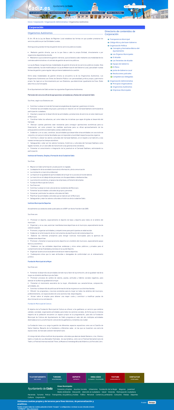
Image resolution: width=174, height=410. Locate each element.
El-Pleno (116, 67)
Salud (104, 392)
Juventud (131, 389)
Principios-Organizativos (122, 84)
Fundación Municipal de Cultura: (40, 304)
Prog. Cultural (115, 13)
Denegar (152, 402)
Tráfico (82, 394)
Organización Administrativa (56, 22)
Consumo (118, 394)
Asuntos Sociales (80, 389)
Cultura (31, 397)
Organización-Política (118, 45)
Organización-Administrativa (121, 81)
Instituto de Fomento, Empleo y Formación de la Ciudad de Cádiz (51, 156)
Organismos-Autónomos (122, 87)
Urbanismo (93, 389)
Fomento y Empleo (64, 389)
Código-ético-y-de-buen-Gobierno (123, 42)
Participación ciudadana (126, 392)
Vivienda (111, 392)
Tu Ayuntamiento (38, 13)
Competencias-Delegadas (123, 77)
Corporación (38, 22)
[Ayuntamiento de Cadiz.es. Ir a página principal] (63, 6)
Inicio (30, 22)
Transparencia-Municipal (120, 39)
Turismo (72, 13)
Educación (76, 392)
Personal (90, 394)
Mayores (122, 389)
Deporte (84, 13)
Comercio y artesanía (104, 394)
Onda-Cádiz (98, 13)
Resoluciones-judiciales (122, 73)
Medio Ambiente (64, 392)
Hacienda (31, 394)
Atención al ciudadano (91, 392)
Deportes (134, 394)
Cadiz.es (39, 7)
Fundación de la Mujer (108, 389)
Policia (47, 394)
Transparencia (57, 13)
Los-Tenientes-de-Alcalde (123, 60)
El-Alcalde (117, 57)
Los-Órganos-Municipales (123, 54)
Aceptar (143, 402)
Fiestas (126, 394)
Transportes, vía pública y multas (65, 394)
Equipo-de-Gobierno (121, 64)
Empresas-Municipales (122, 90)
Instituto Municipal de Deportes (39, 203)
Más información (32, 409)
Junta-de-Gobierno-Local (122, 70)
